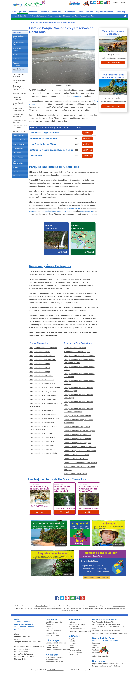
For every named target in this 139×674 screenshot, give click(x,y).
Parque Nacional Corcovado (41, 375)
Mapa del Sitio (20, 659)
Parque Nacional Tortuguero (41, 433)
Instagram (96, 652)
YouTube (95, 650)
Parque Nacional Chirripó (40, 372)
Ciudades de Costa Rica (24, 657)
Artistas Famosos (19, 176)
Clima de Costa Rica (20, 16)
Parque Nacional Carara (40, 368)
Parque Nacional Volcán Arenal (42, 437)
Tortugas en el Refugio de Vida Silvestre (18, 88)
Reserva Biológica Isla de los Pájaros (79, 431)
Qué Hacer (22, 12)
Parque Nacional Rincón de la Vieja (44, 418)
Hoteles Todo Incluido (77, 629)
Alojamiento (56, 12)
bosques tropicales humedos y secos (55, 211)
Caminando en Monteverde (18, 115)
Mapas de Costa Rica (70, 16)
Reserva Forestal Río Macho (76, 459)
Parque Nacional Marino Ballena (43, 399)
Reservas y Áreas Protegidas (50, 266)
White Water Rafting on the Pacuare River (39, 488)
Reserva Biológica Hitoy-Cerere (77, 427)
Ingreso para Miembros (23, 624)
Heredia (72, 641)
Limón (71, 648)
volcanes (32, 211)
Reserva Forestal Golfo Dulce (76, 455)
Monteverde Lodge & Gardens (44, 132)
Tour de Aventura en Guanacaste (113, 32)
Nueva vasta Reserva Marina (18, 110)
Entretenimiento (52, 659)
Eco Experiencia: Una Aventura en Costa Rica (109, 633)
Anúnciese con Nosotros (24, 627)
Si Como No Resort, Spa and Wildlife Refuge (51, 150)
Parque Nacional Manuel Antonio (43, 395)
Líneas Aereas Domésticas (56, 643)
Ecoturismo (17, 153)
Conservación (18, 148)
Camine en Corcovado (17, 98)
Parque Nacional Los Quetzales (43, 391)
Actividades (33, 12)
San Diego (93, 606)
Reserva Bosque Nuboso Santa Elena (80, 451)
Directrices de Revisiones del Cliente (29, 646)
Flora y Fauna (18, 157)
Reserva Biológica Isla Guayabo (77, 439)
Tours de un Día (18, 136)
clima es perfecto (119, 606)
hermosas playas (73, 208)
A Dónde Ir (45, 12)
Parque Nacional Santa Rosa (42, 422)
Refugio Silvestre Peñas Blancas (77, 416)
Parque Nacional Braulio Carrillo (43, 360)
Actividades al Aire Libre (55, 657)
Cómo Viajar (52, 640)
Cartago (72, 645)
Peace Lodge (36, 156)
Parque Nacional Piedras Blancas (43, 414)
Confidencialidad (21, 652)
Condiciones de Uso (22, 649)
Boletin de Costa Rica (100, 656)
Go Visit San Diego (42, 606)
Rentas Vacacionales (77, 624)
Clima (16, 634)
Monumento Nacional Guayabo (77, 352)
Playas (15, 54)
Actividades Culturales (54, 662)
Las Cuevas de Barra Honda (18, 75)
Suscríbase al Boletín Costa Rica (96, 578)
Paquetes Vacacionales (104, 12)
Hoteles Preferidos (86, 12)
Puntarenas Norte (75, 652)
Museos (15, 167)
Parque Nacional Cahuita (40, 364)
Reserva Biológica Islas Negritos (77, 443)
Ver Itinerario (113, 62)
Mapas (16, 639)
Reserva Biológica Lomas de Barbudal (80, 447)
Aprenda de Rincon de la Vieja (19, 121)
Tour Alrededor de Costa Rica (103, 622)
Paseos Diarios (51, 633)
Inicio (14, 12)
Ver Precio (87, 132)
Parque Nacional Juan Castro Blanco (45, 387)
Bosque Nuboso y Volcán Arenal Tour (106, 624)
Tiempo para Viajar (54, 16)
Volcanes (16, 59)
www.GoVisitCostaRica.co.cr (55, 670)
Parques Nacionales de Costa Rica (54, 166)
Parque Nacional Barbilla (40, 352)
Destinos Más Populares (38, 16)
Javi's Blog (121, 12)
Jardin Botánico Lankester (75, 348)
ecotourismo (78, 96)
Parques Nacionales (17, 64)
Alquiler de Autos (52, 647)
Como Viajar (70, 12)
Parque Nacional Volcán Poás (42, 445)
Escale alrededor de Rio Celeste (20, 127)
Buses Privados (52, 645)
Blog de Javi (99, 661)
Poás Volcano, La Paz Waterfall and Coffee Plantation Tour (88, 489)
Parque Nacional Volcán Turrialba (43, 453)
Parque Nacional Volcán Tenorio (43, 449)
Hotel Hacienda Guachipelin (43, 138)
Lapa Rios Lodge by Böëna (43, 144)
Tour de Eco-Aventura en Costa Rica (106, 631)
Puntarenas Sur (75, 650)
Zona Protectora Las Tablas (75, 474)
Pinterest (95, 648)
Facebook (96, 643)
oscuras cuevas (86, 211)
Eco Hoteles (73, 627)
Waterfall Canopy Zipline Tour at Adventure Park (62, 489)
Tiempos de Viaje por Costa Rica (27, 642)
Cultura (15, 172)
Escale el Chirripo (19, 94)
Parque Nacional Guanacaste (42, 379)
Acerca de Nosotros (22, 622)
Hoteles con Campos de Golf (80, 631)
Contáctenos (19, 629)
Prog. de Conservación (18, 162)
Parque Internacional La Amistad (43, 348)
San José (72, 643)
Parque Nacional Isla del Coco (42, 383)
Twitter (94, 645)
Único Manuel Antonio (18, 104)
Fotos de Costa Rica (87, 16)
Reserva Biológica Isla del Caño (77, 435)
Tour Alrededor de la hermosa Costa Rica (113, 76)
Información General (17, 49)
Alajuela (72, 639)
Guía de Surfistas (52, 635)
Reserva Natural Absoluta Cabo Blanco (80, 463)
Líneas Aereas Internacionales (57, 650)
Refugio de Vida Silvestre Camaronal (79, 356)
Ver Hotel (40, 512)
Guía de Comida (18, 144)
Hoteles (72, 622)
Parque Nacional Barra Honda (42, 356)
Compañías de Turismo (23, 654)
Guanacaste (73, 655)
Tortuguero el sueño (20, 131)
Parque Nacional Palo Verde (41, 410)
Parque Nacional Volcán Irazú (42, 441)
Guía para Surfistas (20, 140)
